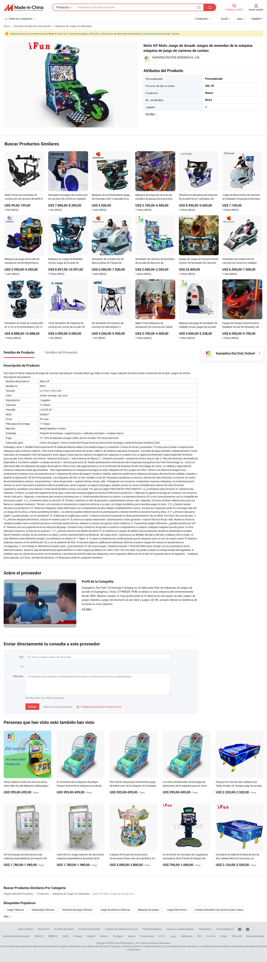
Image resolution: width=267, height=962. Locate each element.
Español (91, 936)
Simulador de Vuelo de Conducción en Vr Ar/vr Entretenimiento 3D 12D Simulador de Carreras (24, 325)
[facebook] (239, 929)
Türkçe (223, 936)
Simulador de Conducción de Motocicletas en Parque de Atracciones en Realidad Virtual (109, 261)
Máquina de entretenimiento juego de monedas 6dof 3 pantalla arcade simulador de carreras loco (112, 197)
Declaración (43, 929)
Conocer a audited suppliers (180, 929)
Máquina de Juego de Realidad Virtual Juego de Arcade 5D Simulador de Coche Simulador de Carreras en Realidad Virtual (67, 261)
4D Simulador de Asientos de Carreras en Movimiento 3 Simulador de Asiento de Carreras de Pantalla (110, 325)
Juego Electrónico (177, 909)
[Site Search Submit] (209, 7)
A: (22, 666)
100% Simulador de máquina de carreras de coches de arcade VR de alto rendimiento (66, 325)
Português (118, 936)
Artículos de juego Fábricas (77, 909)
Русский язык (147, 936)
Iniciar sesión (256, 9)
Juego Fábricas (15, 909)
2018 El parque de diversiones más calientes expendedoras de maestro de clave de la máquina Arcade (25, 858)
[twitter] (247, 929)
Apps (240, 18)
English (26, 936)
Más (6, 916)
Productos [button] (62, 7)
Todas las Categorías (20, 18)
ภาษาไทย (210, 936)
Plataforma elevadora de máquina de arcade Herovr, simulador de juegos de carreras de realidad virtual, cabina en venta (198, 197)
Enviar (32, 707)
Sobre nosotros (25, 929)
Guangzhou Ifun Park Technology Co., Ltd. (176, 57)
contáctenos (148, 33)
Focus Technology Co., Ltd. (127, 942)
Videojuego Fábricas (43, 909)
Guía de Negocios (224, 929)
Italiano (131, 936)
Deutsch (104, 936)
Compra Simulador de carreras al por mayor (219, 909)
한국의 (162, 936)
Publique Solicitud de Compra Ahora (98, 706)
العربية (173, 936)
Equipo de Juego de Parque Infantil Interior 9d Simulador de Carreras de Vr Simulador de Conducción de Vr (198, 261)
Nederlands (186, 936)
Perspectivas (205, 929)
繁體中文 (52, 936)
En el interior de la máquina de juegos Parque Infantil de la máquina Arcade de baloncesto (79, 785)
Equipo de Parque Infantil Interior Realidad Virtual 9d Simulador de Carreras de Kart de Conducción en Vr (241, 325)
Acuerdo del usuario (64, 929)
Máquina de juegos (148, 909)
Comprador (201, 18)
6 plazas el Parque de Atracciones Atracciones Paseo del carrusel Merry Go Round (132, 858)
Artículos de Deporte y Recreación (32, 26)
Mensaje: (19, 676)
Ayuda (224, 18)
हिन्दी (199, 936)
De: (22, 657)
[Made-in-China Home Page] (23, 7)
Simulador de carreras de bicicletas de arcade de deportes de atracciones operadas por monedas (154, 261)
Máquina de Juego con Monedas (73, 26)
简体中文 (39, 936)
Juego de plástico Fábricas (115, 909)
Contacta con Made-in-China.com (121, 929)
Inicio (7, 26)
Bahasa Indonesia (255, 936)
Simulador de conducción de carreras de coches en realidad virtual (239, 261)
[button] (199, 7)
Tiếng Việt (237, 936)
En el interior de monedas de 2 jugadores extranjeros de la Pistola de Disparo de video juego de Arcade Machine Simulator (186, 858)
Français (78, 936)
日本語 (65, 936)
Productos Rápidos (152, 929)
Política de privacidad (89, 929)
